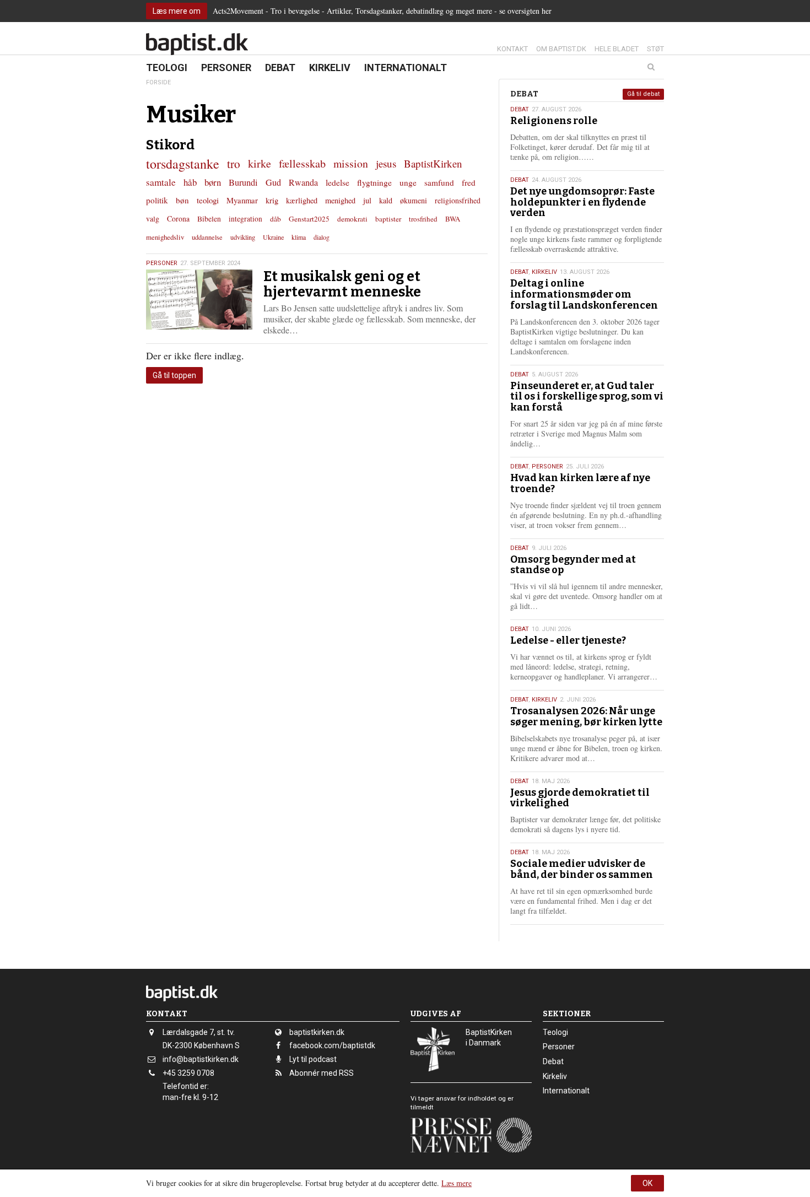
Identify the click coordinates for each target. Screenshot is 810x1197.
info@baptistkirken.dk (201, 1059)
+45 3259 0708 (188, 1073)
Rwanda (303, 182)
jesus (386, 163)
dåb (275, 219)
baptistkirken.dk (316, 1032)
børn (212, 182)
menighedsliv (165, 237)
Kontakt (512, 49)
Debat (280, 67)
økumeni (413, 200)
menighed (340, 200)
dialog (322, 237)
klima (298, 237)
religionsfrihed (457, 200)
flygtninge (374, 182)
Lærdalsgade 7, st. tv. (199, 1032)
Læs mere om (177, 11)
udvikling (242, 237)
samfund (439, 182)
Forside (158, 82)
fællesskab (302, 163)
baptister (388, 219)
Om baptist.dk (561, 49)
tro (233, 163)
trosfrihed (423, 219)
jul (367, 200)
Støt (655, 49)
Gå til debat (643, 94)
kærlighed (301, 200)
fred (469, 182)
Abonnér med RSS (321, 1073)
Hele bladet (617, 49)
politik (157, 200)
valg (152, 218)
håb (190, 182)
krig (272, 200)
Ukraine (273, 237)
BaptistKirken (433, 163)
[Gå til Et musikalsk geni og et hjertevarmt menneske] (199, 299)
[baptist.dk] (197, 44)
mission (350, 163)
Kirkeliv (329, 67)
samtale (161, 182)
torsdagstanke (182, 163)
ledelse (337, 182)
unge (408, 182)
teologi (208, 200)
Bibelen (209, 219)
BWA (452, 219)
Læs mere (456, 1183)
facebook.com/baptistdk (332, 1045)
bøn (182, 200)
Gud (273, 182)
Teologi (166, 67)
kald (385, 200)
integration (245, 219)
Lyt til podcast (313, 1059)
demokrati (352, 219)
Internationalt (405, 67)
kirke (259, 163)
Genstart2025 (309, 219)
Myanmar (242, 200)
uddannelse (207, 237)
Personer (226, 67)
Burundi (243, 182)
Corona (178, 218)
